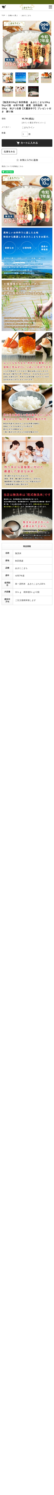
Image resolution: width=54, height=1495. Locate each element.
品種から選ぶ (13, 15)
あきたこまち (26, 15)
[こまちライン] (27, 9)
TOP (3, 15)
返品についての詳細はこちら (12, 166)
